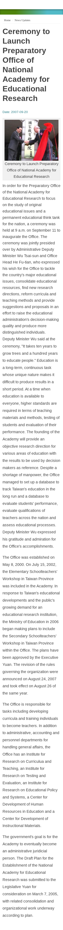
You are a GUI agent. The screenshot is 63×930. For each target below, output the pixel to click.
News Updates (22, 20)
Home (7, 20)
